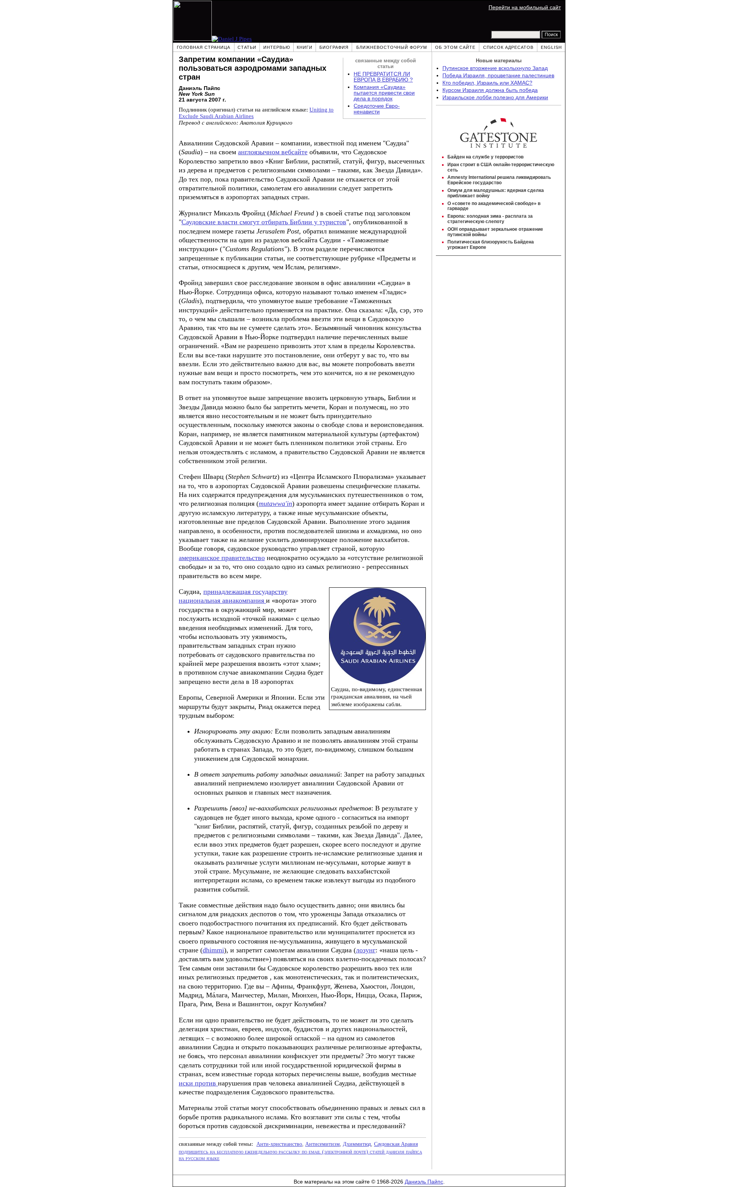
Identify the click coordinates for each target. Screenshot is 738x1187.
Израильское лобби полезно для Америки (495, 97)
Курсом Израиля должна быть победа (490, 90)
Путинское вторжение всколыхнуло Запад (495, 68)
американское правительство (222, 558)
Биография (334, 47)
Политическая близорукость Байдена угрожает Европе (490, 244)
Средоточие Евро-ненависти (377, 109)
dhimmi (213, 950)
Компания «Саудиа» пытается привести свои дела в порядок (384, 93)
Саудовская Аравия (396, 1144)
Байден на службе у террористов (485, 157)
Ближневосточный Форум (391, 47)
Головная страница (203, 47)
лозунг (366, 950)
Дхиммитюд (357, 1144)
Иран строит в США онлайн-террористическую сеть (500, 167)
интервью (276, 47)
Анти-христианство (279, 1144)
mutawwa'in (275, 503)
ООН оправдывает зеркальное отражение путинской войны (495, 232)
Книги (304, 47)
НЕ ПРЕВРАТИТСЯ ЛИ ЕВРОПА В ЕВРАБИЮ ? (383, 77)
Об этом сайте (455, 47)
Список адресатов (508, 47)
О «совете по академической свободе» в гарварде (493, 206)
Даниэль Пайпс (424, 1182)
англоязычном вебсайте (273, 152)
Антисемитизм (322, 1144)
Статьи (247, 47)
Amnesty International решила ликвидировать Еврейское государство (499, 180)
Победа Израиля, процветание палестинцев (498, 75)
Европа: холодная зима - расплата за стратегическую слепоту (490, 218)
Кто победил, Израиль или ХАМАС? (487, 83)
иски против (198, 1083)
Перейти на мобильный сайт (525, 7)
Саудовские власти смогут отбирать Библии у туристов (263, 222)
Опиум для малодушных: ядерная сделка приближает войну (495, 193)
